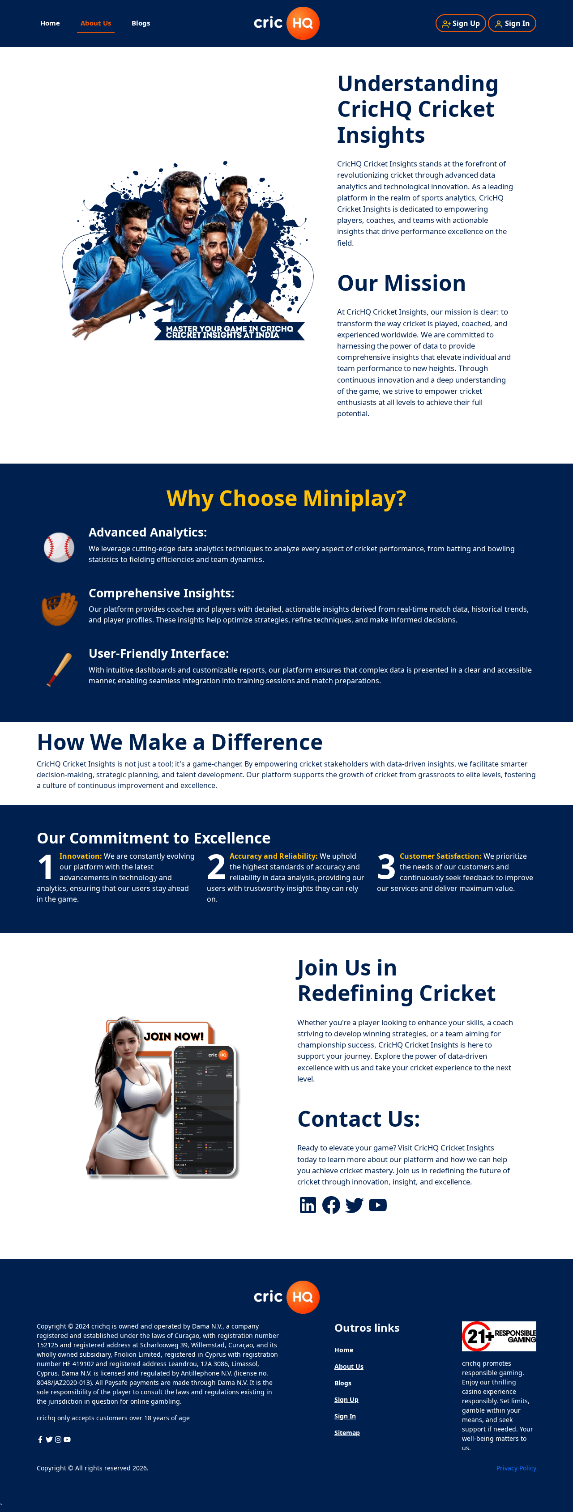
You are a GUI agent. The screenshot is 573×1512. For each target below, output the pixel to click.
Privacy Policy (516, 1468)
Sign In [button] (517, 23)
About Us (96, 22)
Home (50, 22)
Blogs (141, 22)
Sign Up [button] (466, 23)
